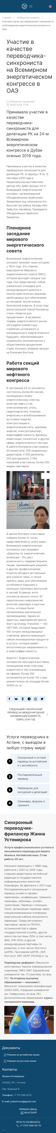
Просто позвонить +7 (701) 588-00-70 (28, 1124)
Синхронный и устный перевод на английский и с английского (32, 761)
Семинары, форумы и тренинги (31, 803)
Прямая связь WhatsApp (28, 1111)
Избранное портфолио (22, 101)
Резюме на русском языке (21, 1061)
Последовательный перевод (30, 776)
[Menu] (30, 6)
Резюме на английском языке (22, 1054)
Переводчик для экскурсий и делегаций (32, 790)
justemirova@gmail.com (23, 1101)
